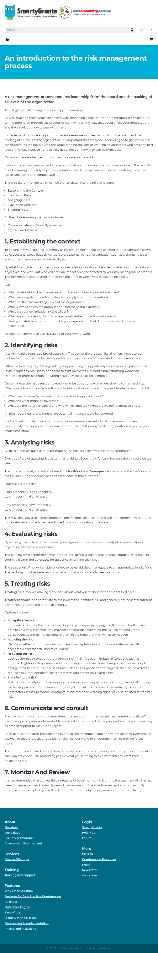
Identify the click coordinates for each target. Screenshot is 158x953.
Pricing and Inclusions (20, 928)
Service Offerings (17, 859)
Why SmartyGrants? (19, 891)
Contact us (89, 875)
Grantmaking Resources (99, 859)
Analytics (11, 901)
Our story (11, 827)
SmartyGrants (92, 827)
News (86, 864)
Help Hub (88, 832)
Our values (12, 832)
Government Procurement (23, 843)
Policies (87, 854)
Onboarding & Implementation (27, 923)
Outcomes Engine (17, 907)
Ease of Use (13, 912)
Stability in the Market (20, 918)
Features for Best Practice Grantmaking (33, 896)
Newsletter (89, 870)
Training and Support (20, 875)
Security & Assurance (19, 838)
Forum (87, 838)
